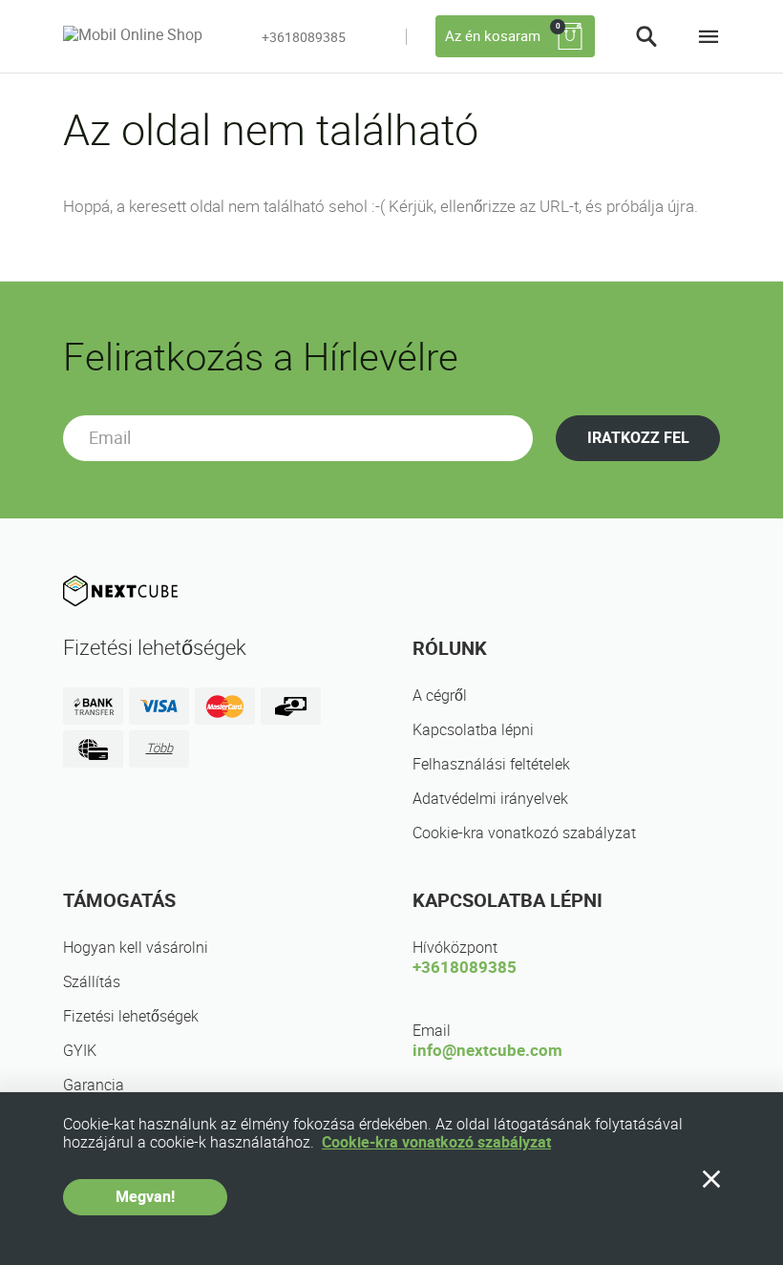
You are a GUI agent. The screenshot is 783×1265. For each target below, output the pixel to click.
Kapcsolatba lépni (473, 730)
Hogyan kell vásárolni (135, 947)
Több (159, 748)
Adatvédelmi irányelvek (490, 799)
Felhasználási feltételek (491, 764)
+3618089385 (304, 37)
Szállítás (91, 982)
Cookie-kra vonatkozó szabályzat (524, 833)
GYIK (79, 1051)
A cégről (440, 695)
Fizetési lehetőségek (131, 1016)
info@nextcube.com (487, 1050)
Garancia (93, 1085)
